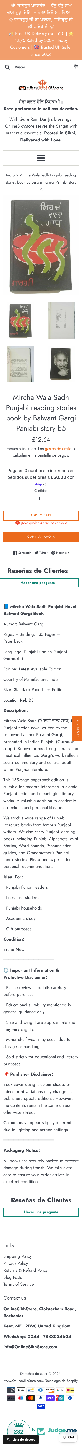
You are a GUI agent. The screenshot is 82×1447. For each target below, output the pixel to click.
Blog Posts (12, 1277)
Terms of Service (18, 1284)
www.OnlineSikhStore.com (23, 1380)
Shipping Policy (17, 1256)
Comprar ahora (41, 537)
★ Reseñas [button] (78, 729)
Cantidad (41, 490)
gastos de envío (58, 449)
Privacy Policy (15, 1263)
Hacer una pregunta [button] (41, 1212)
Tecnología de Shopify (61, 1380)
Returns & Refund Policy (25, 1270)
